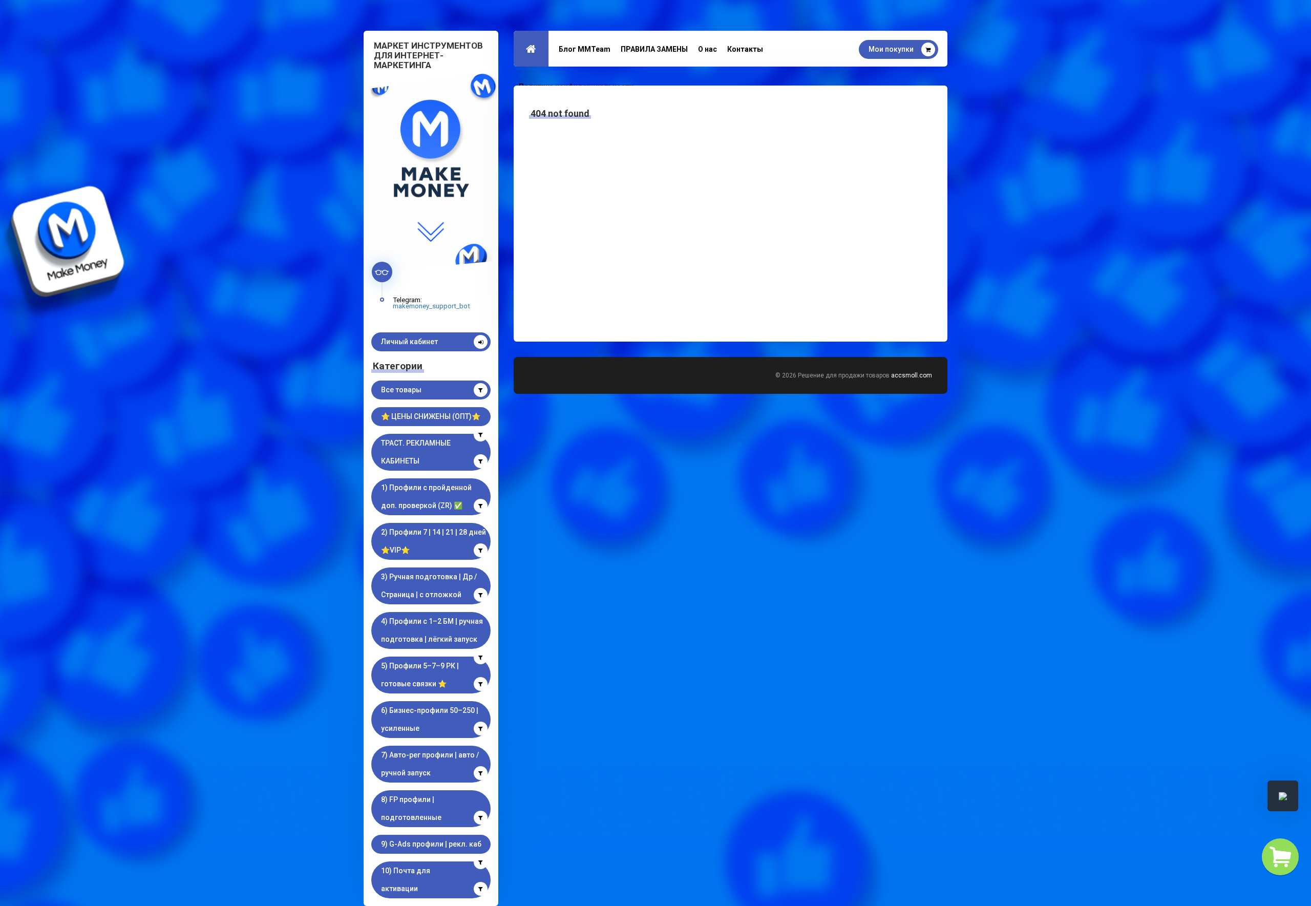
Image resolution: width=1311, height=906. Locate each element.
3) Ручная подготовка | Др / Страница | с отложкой (429, 586)
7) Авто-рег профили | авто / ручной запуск (430, 764)
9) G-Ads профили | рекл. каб (431, 844)
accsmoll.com (911, 375)
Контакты (745, 49)
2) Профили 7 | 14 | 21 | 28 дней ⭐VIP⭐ (433, 541)
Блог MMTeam (584, 49)
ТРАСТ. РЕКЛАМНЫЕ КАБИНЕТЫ (416, 452)
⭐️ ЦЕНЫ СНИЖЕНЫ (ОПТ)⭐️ (430, 416)
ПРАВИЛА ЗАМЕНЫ (654, 49)
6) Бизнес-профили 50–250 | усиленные (429, 719)
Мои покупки (891, 49)
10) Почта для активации (405, 880)
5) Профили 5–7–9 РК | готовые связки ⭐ (420, 675)
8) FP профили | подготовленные (411, 808)
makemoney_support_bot (431, 306)
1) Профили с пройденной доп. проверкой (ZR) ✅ (426, 496)
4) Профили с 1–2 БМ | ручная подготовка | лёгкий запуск (432, 630)
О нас (707, 49)
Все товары (401, 390)
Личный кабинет (409, 342)
